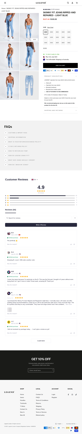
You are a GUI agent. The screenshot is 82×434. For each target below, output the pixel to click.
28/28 (46, 33)
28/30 (52, 33)
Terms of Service (41, 412)
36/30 (64, 43)
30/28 (64, 33)
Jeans (22, 397)
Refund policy (40, 415)
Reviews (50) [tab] (10, 210)
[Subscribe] (52, 369)
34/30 (46, 43)
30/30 (69, 33)
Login (53, 394)
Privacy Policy (40, 409)
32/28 (52, 38)
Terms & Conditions (42, 400)
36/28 (58, 43)
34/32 (52, 43)
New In (22, 412)
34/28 (69, 38)
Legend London (8, 423)
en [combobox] (35, 179)
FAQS (38, 397)
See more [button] (68, 304)
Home (3, 8)
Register (54, 397)
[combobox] (75, 218)
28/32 (58, 33)
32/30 (58, 38)
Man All (22, 415)
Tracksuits (23, 403)
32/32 (64, 38)
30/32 (46, 38)
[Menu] (5, 3)
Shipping (38, 406)
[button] (68, 3)
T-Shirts (22, 406)
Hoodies (22, 400)
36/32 (69, 43)
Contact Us (23, 409)
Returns (38, 403)
